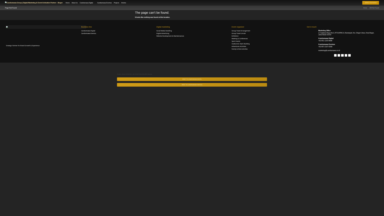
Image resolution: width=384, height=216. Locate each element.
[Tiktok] (339, 55)
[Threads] (346, 55)
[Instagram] (335, 55)
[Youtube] (349, 55)
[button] (87, 2)
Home (365, 8)
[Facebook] (342, 55)
